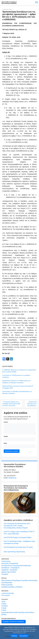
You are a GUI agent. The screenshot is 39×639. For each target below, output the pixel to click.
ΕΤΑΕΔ (3, 604)
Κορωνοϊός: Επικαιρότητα (9, 563)
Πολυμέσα (4, 574)
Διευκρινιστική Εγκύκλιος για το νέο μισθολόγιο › (32, 403)
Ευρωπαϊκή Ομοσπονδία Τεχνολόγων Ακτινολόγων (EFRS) (17, 613)
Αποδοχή (14, 635)
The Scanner (5, 595)
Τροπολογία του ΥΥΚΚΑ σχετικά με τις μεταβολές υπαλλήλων (16, 376)
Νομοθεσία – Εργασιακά (9, 570)
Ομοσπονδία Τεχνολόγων (9, 2)
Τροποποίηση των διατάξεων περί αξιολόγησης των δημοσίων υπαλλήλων (17, 392)
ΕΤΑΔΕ (3, 608)
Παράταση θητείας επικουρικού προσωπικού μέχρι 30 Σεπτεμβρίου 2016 (17, 387)
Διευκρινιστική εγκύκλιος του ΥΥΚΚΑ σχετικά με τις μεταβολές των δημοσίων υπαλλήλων (16, 381)
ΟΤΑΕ (3, 601)
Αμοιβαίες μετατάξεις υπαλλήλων (12, 587)
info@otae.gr (12, 478)
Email (5, 443)
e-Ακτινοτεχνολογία (7, 593)
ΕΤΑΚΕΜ (4, 606)
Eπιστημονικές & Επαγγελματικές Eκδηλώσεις (16, 565)
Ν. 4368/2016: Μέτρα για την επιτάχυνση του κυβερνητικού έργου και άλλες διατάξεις (19, 371)
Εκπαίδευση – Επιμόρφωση (10, 567)
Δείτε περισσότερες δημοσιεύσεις (14, 551)
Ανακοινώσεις (5, 561)
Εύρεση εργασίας (7, 584)
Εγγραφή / (13, 621)
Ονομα (6, 436)
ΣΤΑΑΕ (3, 610)
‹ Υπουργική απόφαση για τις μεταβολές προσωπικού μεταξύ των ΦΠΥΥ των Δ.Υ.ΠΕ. (11, 403)
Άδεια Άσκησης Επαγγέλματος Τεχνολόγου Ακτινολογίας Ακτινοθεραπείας (19, 581)
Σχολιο (6, 422)
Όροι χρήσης (23, 635)
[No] (37, 632)
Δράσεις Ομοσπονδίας (8, 572)
